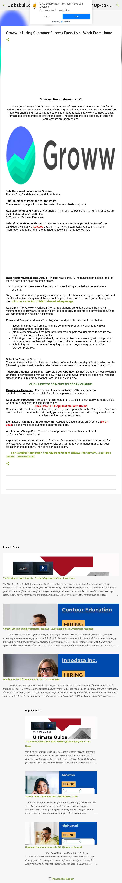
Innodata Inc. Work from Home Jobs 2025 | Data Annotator (31, 679)
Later (46, 16)
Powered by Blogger (63, 878)
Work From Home (26, 457)
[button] (8, 40)
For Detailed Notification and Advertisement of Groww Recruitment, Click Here (61, 452)
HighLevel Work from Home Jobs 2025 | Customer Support (53, 847)
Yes (76, 16)
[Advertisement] (61, 75)
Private (10, 457)
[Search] (118, 5)
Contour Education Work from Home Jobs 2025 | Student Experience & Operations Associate (48, 629)
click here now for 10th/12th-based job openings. (43, 301)
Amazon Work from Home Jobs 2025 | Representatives (51, 796)
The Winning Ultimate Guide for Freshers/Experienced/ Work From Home (39, 578)
